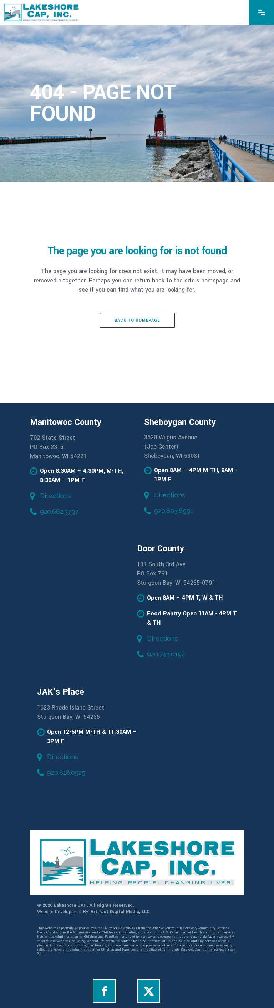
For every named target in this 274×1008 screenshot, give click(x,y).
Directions (55, 496)
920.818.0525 (66, 772)
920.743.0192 (166, 654)
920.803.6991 (173, 511)
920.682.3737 (59, 511)
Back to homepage (137, 320)
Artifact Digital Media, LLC (120, 912)
